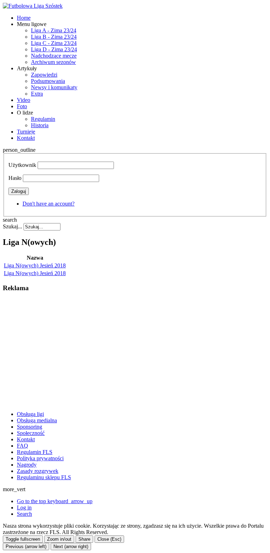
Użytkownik (22, 165)
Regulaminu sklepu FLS (44, 477)
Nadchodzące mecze (54, 56)
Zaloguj (18, 191)
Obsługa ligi (30, 414)
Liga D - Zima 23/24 (54, 49)
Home (24, 18)
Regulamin (43, 119)
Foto (22, 106)
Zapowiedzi (44, 75)
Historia (40, 125)
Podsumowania (48, 81)
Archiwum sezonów (53, 62)
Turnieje (26, 132)
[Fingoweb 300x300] (55, 402)
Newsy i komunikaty (54, 87)
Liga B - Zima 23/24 (54, 37)
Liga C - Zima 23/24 (54, 43)
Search (24, 514)
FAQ (22, 446)
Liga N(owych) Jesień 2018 (35, 265)
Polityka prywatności (40, 458)
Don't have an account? (48, 204)
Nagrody (27, 465)
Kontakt (26, 138)
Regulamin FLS (34, 452)
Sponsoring (29, 427)
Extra (37, 94)
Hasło (14, 178)
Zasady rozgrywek (37, 471)
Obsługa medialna (37, 420)
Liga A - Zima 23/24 (53, 30)
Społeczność (31, 433)
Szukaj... (12, 226)
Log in (24, 507)
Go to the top (54, 501)
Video (23, 100)
